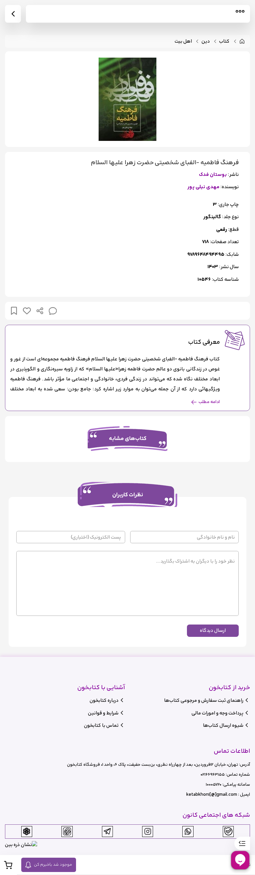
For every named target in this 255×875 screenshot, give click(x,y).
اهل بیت (183, 41)
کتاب (224, 41)
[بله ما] (228, 831)
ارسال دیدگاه (213, 630)
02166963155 (213, 774)
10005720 (213, 784)
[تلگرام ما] (107, 831)
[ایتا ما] (67, 831)
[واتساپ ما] (188, 831)
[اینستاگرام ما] (148, 831)
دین (206, 41)
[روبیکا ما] (27, 831)
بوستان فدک (213, 175)
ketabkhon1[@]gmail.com (211, 794)
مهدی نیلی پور (203, 187)
